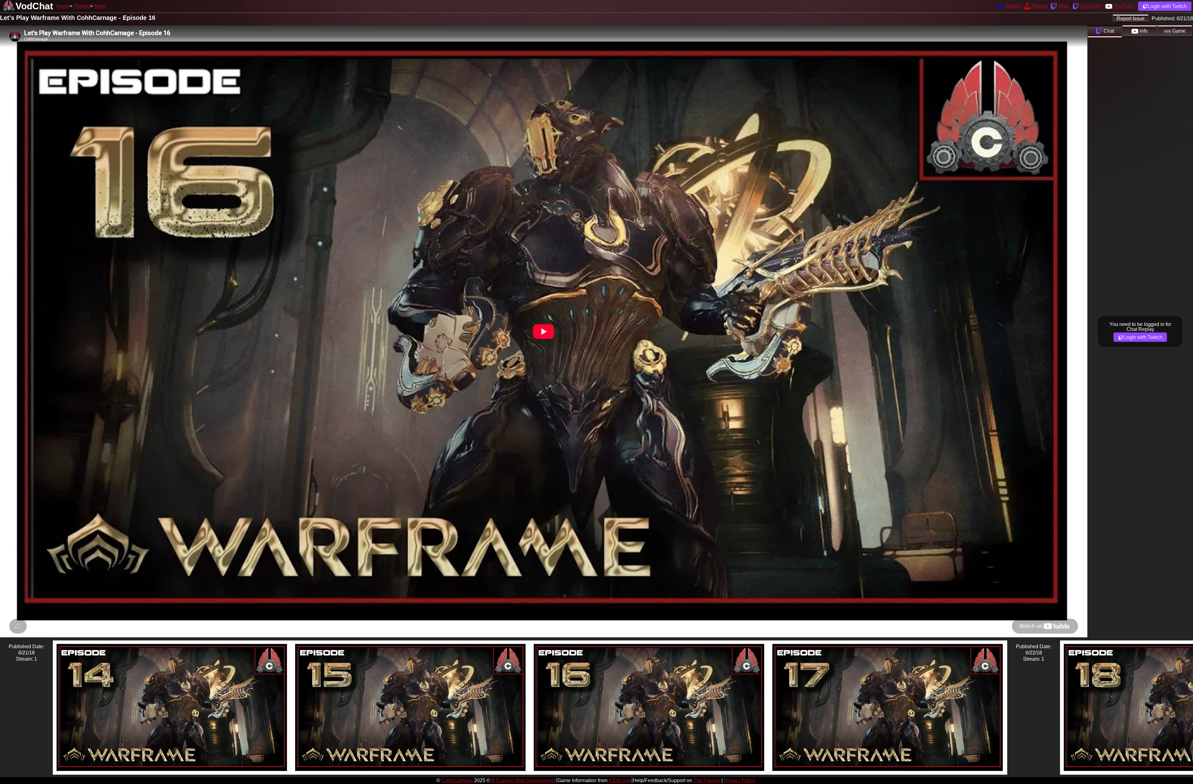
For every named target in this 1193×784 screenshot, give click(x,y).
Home (63, 6)
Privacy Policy (739, 780)
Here (99, 6)
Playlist (82, 6)
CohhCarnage (457, 780)
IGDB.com (620, 780)
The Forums (706, 780)
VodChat (34, 6)
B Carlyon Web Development (523, 780)
